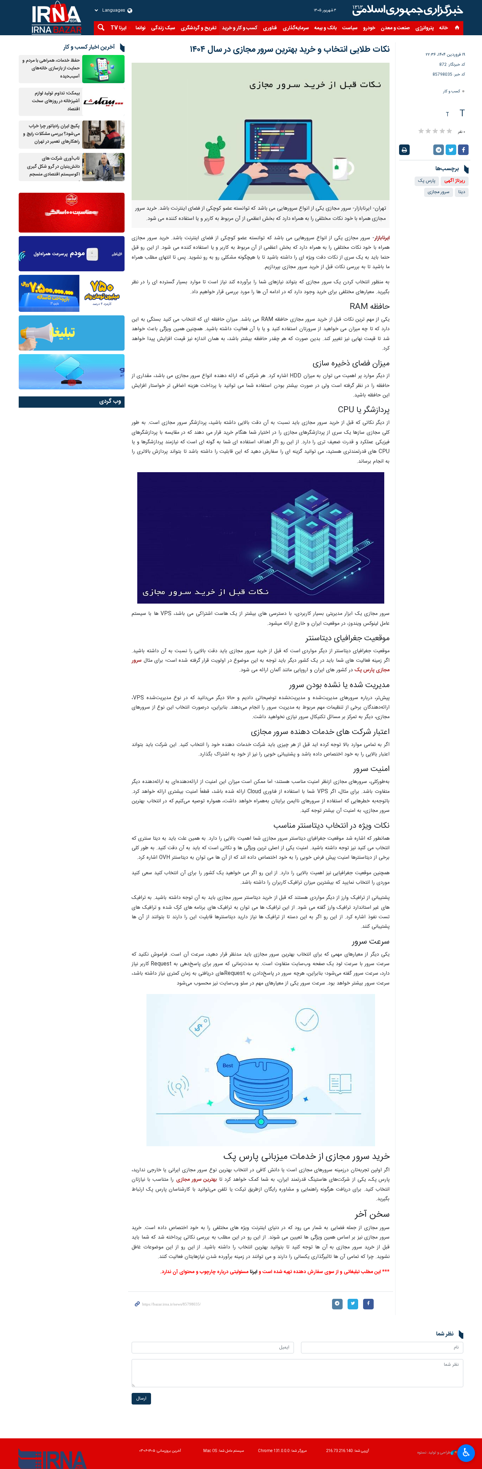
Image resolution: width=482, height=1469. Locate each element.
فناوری (270, 28)
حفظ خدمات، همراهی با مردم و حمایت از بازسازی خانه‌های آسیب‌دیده (51, 68)
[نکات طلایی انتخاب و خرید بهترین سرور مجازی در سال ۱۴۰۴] (261, 131)
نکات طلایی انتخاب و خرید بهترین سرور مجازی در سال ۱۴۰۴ (290, 50)
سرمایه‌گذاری (296, 28)
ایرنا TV (118, 28)
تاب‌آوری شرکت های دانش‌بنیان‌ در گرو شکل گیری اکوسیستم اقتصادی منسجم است (53, 170)
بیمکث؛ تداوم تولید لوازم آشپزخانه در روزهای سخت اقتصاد (56, 101)
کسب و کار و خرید (239, 28)
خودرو (369, 28)
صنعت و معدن (395, 28)
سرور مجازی (439, 192)
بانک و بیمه (325, 28)
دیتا (461, 192)
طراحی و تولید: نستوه (434, 1453)
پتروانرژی (424, 28)
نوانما (140, 28)
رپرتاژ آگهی (454, 181)
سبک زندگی (163, 28)
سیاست (349, 28)
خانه (443, 28)
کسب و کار (451, 91)
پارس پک (426, 181)
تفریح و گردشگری (198, 28)
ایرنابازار (382, 238)
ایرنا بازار (406, 11)
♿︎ (466, 1452)
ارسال (141, 1398)
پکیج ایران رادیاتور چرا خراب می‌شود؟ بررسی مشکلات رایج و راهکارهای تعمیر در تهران (51, 134)
